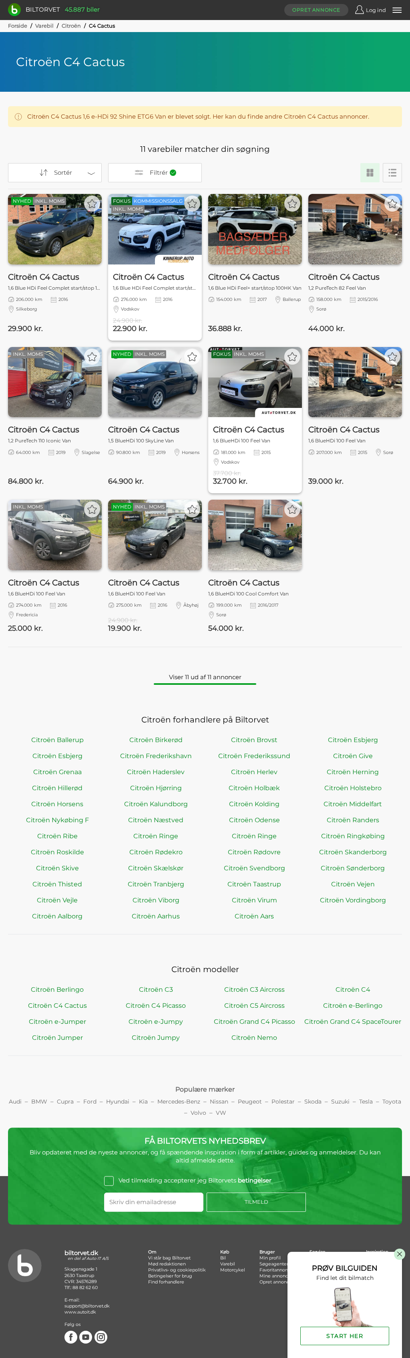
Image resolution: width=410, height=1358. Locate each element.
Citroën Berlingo (57, 989)
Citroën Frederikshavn (156, 756)
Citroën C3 (156, 989)
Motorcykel (232, 1270)
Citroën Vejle (57, 900)
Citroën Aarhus (156, 916)
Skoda (313, 1101)
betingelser (254, 1180)
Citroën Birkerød (156, 740)
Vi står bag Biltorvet (169, 1258)
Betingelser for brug (170, 1276)
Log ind (376, 10)
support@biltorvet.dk (87, 1306)
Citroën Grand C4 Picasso (254, 1021)
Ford (89, 1101)
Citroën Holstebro (353, 788)
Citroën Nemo (254, 1037)
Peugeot (250, 1101)
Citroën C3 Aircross (254, 989)
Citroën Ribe (57, 836)
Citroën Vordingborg (353, 900)
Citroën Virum (254, 900)
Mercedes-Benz (178, 1101)
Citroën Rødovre (254, 852)
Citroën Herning (353, 772)
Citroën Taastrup (254, 884)
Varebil (44, 25)
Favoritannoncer (277, 1270)
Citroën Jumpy (156, 1037)
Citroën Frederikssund (254, 756)
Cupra (65, 1101)
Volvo (198, 1112)
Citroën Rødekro (156, 852)
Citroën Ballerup (57, 740)
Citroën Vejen (353, 884)
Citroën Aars (254, 916)
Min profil (270, 1258)
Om (152, 1252)
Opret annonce (316, 10)
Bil (223, 1258)
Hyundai (117, 1101)
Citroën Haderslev (156, 772)
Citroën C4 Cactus (57, 1005)
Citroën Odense (254, 820)
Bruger (267, 1252)
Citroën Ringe (155, 836)
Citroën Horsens (57, 804)
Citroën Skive (57, 868)
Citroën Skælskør (155, 868)
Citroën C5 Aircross (254, 1005)
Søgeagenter (273, 1264)
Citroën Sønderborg (353, 868)
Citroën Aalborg (57, 916)
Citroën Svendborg (254, 868)
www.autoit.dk (80, 1312)
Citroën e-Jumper (57, 1021)
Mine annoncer (275, 1276)
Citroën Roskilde (57, 852)
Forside (17, 25)
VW (221, 1112)
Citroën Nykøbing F (57, 820)
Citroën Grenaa (57, 772)
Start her (344, 1336)
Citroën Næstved (155, 820)
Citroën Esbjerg (353, 740)
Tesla (366, 1101)
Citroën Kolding (254, 804)
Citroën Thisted (57, 884)
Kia (143, 1101)
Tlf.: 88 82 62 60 (81, 1287)
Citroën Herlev (254, 772)
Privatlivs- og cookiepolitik (177, 1270)
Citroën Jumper (57, 1037)
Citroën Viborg (156, 900)
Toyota (391, 1101)
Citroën (71, 25)
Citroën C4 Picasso (156, 1005)
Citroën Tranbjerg (156, 884)
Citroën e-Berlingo (352, 1005)
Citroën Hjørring (156, 788)
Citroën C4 (353, 989)
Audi (15, 1101)
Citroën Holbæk (254, 788)
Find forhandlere (166, 1282)
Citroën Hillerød (57, 788)
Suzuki (340, 1101)
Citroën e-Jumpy (156, 1021)
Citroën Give (353, 756)
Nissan (219, 1101)
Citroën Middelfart (353, 804)
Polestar (283, 1101)
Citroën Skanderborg (353, 852)
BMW (39, 1101)
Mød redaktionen (167, 1264)
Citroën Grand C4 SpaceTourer (352, 1021)
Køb (224, 1252)
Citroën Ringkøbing (353, 836)
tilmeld (256, 1202)
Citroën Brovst (254, 740)
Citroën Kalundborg (156, 804)
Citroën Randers (353, 820)
